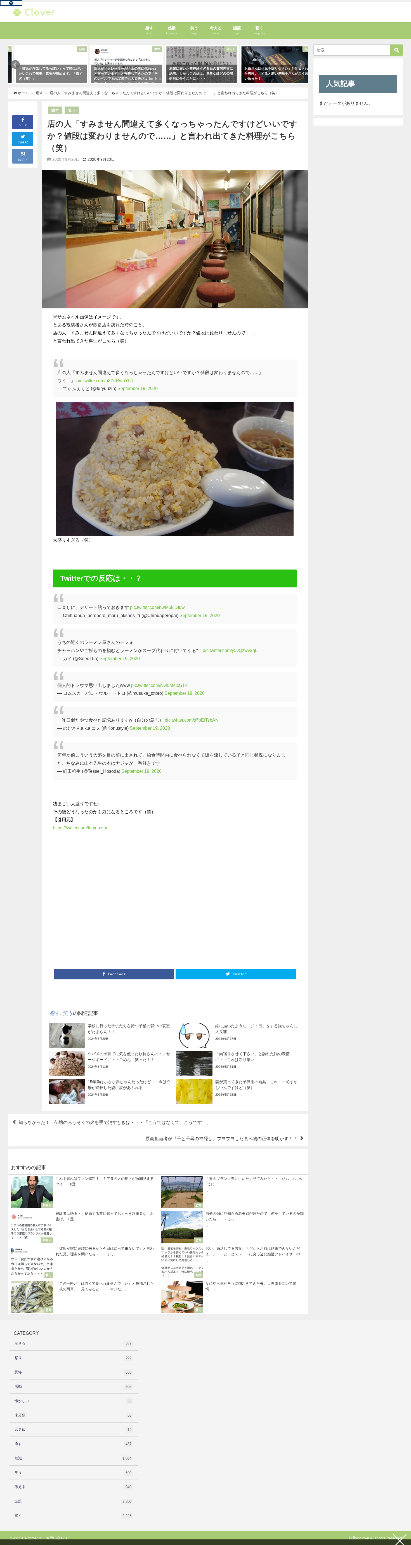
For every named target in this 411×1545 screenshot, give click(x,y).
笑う (71, 110)
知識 (73, 1458)
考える (73, 1487)
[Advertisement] (174, 901)
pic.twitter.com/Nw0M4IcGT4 (159, 685)
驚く (73, 1516)
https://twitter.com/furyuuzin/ (80, 827)
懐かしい (73, 1401)
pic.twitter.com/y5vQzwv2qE (230, 650)
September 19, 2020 (137, 388)
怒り (73, 1358)
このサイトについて (26, 1538)
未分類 (73, 1415)
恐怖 (73, 1372)
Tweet (23, 142)
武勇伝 (73, 1429)
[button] (15, 64)
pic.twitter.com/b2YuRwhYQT (105, 380)
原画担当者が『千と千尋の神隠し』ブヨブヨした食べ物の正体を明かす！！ (221, 1138)
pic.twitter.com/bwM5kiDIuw (157, 607)
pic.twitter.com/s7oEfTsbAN (192, 720)
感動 (73, 1386)
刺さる (73, 1343)
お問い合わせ (57, 1538)
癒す (55, 110)
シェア (22, 125)
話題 (73, 1501)
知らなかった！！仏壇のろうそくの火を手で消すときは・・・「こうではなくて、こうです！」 (114, 1122)
